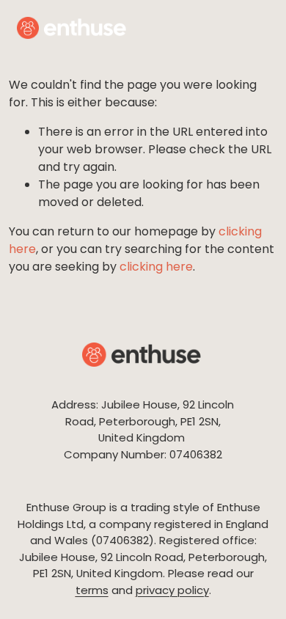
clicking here (156, 266)
